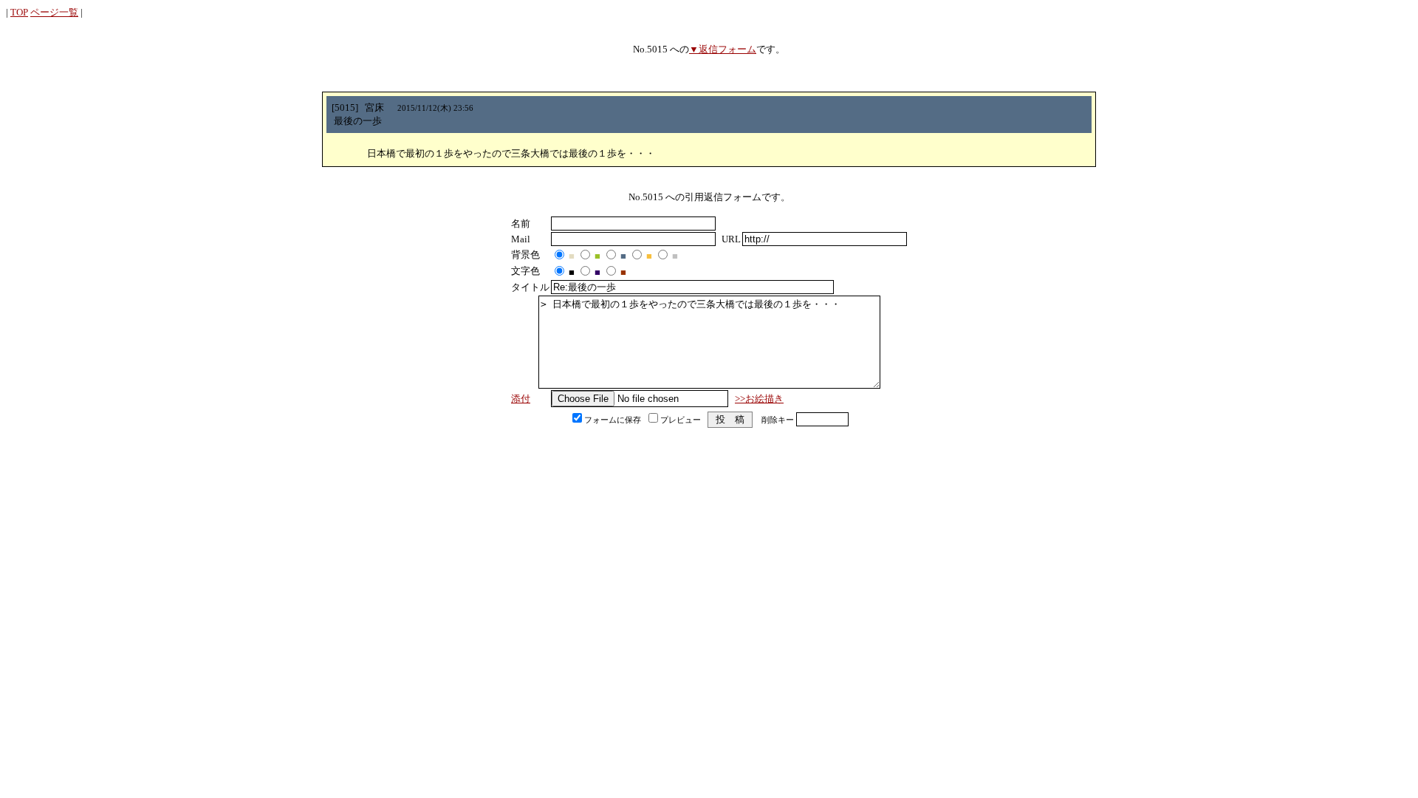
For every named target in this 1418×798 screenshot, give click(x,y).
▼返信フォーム (722, 49)
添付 (520, 398)
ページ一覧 (54, 12)
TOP (19, 12)
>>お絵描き (759, 398)
